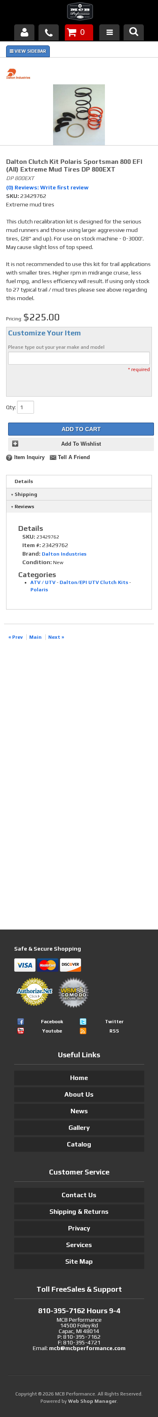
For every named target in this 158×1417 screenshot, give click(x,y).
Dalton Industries (64, 554)
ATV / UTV (43, 582)
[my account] (24, 32)
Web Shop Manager (92, 1401)
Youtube (52, 1031)
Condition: (37, 562)
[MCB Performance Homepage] (79, 12)
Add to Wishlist (81, 444)
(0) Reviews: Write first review (47, 187)
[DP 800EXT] (79, 116)
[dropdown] (109, 32)
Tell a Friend (74, 457)
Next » (56, 637)
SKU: (13, 196)
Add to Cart (81, 429)
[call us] (48, 32)
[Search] (134, 32)
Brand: (31, 553)
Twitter (114, 1021)
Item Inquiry (29, 457)
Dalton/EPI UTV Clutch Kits (94, 582)
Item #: (32, 545)
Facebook (52, 1021)
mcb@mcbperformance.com (87, 1348)
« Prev (16, 637)
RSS (114, 1031)
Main (35, 637)
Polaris (39, 590)
